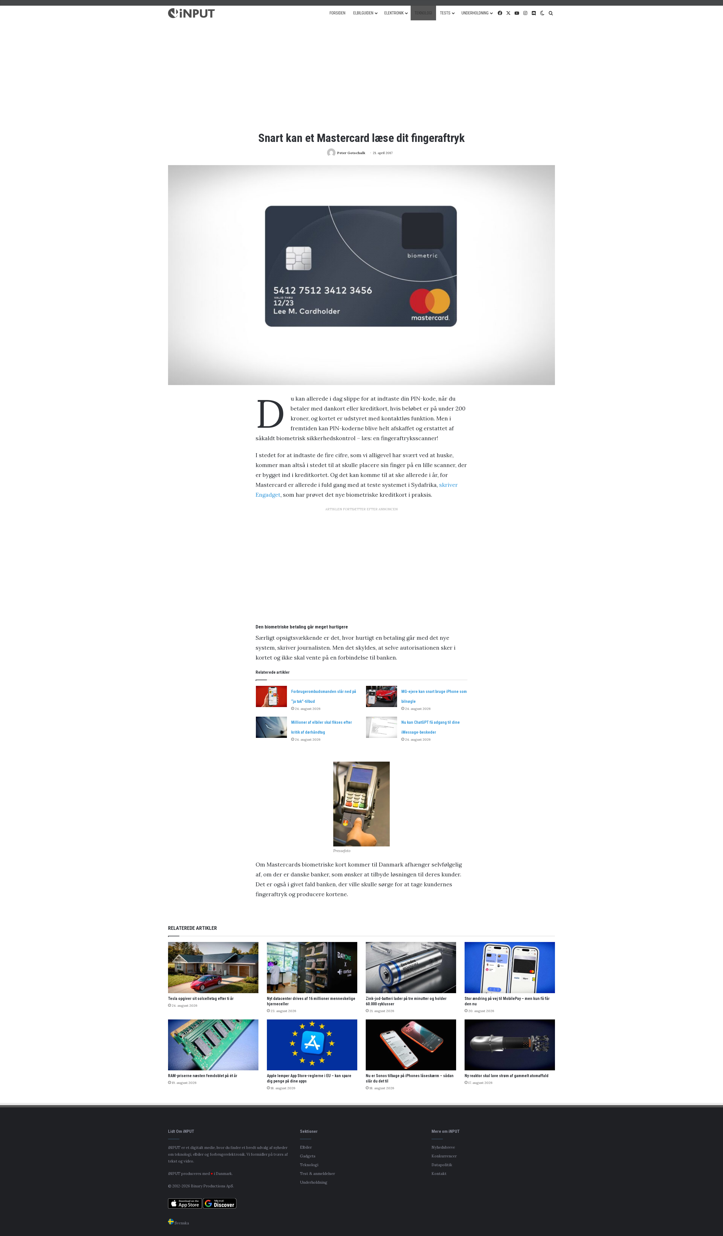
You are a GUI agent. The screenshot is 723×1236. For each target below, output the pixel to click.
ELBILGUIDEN (363, 13)
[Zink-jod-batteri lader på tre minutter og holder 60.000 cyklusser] (411, 967)
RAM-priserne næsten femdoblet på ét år (202, 1075)
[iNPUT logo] (191, 13)
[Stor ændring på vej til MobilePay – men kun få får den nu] (510, 967)
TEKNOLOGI (423, 13)
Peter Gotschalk (351, 153)
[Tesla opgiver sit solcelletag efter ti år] (213, 967)
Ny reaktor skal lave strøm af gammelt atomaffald (506, 1075)
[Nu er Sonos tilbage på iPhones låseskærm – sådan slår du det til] (411, 1045)
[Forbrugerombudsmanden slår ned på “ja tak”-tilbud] (271, 696)
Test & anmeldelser (317, 1173)
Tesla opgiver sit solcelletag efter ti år (201, 998)
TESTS (445, 13)
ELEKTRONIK (394, 13)
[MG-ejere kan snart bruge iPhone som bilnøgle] (381, 696)
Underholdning (313, 1182)
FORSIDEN (337, 13)
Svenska (181, 1223)
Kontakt (439, 1173)
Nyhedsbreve (443, 1147)
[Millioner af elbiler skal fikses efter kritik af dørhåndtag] (271, 727)
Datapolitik (442, 1164)
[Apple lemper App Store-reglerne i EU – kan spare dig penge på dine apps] (312, 1045)
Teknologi (309, 1164)
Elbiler (306, 1147)
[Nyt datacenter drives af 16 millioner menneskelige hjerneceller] (312, 967)
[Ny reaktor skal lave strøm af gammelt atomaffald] (510, 1045)
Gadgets (307, 1156)
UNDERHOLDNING (475, 13)
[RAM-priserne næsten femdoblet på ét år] (213, 1045)
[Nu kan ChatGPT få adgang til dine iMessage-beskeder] (381, 727)
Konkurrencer (444, 1156)
